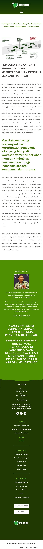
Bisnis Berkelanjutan (21, 433)
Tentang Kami (21, 450)
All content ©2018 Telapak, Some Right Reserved (21, 543)
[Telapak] (21, 5)
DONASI (21, 512)
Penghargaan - (22, 27)
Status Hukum (33, 27)
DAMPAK (21, 422)
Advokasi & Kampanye (21, 425)
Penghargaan (21, 465)
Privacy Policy (23, 547)
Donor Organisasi (21, 486)
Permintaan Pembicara (21, 497)
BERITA (21, 441)
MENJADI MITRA (21, 506)
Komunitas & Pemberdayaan (21, 429)
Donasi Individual (21, 490)
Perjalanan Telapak (21, 454)
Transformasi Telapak (21, 458)
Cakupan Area (21, 461)
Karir (21, 493)
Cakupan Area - (9, 27)
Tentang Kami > (8, 24)
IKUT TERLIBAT (21, 478)
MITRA (21, 437)
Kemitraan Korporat (21, 482)
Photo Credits (33, 547)
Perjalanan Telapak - (22, 24)
